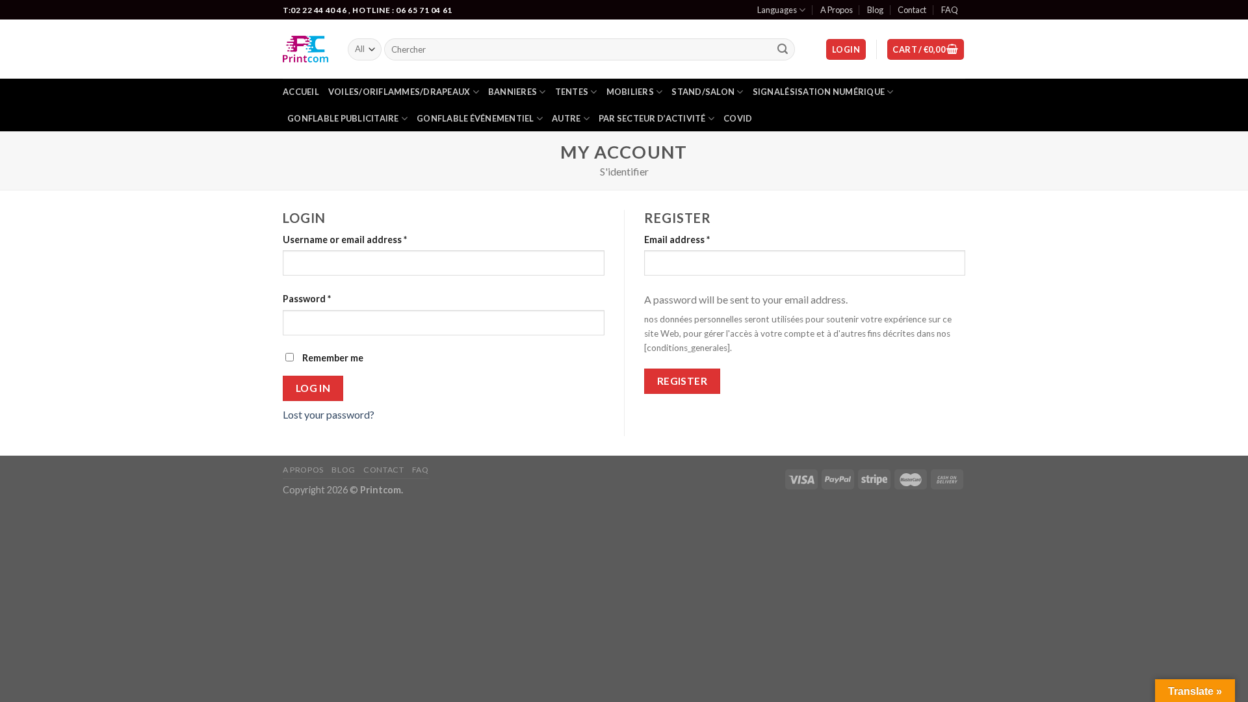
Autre (566, 118)
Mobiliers (630, 91)
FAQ (949, 10)
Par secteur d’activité (652, 118)
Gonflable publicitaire (343, 118)
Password (307, 298)
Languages (777, 10)
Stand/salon (702, 91)
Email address (677, 239)
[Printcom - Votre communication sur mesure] (305, 49)
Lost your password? (328, 414)
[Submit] (783, 49)
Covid (737, 118)
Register (682, 381)
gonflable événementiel (475, 118)
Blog (875, 10)
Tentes (572, 91)
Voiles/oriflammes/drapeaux (399, 91)
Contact (912, 10)
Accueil (301, 91)
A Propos (836, 10)
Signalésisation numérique (819, 91)
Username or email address (345, 239)
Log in (313, 388)
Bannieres (512, 91)
